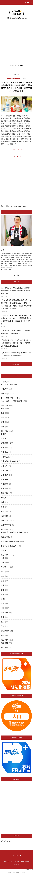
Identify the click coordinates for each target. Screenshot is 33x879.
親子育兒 (4, 640)
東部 (2, 422)
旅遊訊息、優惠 (7, 443)
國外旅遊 (4, 431)
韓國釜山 (4, 511)
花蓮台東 (4, 613)
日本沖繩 (4, 475)
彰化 (2, 594)
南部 (2, 417)
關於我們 (11, 873)
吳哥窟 (3, 434)
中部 (2, 408)
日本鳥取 (4, 489)
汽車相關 (4, 389)
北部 (2, 413)
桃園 (2, 608)
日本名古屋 (5, 457)
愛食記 (3, 599)
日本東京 (4, 470)
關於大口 (4, 647)
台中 (2, 563)
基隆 (2, 581)
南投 (2, 558)
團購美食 (4, 530)
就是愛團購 (5, 537)
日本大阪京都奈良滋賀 (9, 461)
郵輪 (2, 507)
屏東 (2, 590)
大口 (2, 250)
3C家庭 (4, 382)
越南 (2, 502)
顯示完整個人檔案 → (7, 269)
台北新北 (4, 567)
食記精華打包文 (7, 631)
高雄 (2, 635)
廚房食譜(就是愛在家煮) (10, 541)
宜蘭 (2, 585)
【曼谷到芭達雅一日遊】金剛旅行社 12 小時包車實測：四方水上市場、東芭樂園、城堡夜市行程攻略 (16, 343)
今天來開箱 (5, 394)
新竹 (2, 604)
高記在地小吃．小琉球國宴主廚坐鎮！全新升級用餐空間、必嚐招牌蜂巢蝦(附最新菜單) (16, 290)
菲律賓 (3, 498)
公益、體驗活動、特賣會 (10, 398)
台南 (2, 572)
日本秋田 (4, 484)
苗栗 (2, 617)
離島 (2, 427)
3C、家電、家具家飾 (13, 78)
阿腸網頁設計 (29, 869)
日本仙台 (4, 452)
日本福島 (4, 479)
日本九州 (4, 448)
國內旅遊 (4, 406)
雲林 (2, 626)
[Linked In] (20, 157)
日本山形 (4, 466)
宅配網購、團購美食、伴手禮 (12, 532)
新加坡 (3, 439)
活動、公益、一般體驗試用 (11, 401)
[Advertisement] (16, 185)
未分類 (3, 551)
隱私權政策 (20, 873)
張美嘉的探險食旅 (6, 841)
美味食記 (4, 555)
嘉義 (2, 576)
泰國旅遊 (4, 493)
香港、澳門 (5, 520)
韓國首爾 (4, 516)
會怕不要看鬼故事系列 (9, 546)
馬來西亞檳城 (6, 525)
